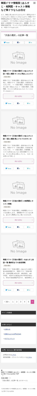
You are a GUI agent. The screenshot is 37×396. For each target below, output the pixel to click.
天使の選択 (7, 77)
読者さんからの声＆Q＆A (13, 334)
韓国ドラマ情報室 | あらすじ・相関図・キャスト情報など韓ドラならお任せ (15, 6)
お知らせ (7, 329)
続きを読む (18, 96)
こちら (14, 355)
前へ (7, 302)
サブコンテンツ (10, 338)
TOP (18, 373)
